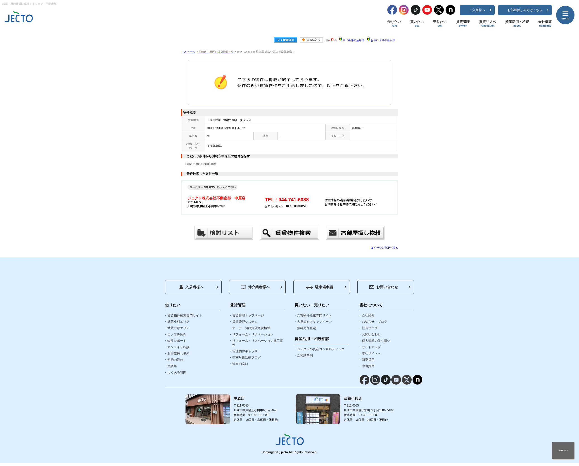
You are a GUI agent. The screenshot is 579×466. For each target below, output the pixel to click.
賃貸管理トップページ (248, 315)
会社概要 (545, 23)
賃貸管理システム (245, 321)
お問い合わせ (387, 287)
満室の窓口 (240, 364)
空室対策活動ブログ (246, 357)
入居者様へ (194, 287)
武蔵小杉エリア (178, 321)
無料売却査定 (306, 328)
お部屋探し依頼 (178, 353)
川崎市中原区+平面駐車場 (200, 164)
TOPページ (189, 51)
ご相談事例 (305, 355)
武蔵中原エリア (178, 328)
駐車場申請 (324, 287)
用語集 (172, 366)
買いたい (417, 23)
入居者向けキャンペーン (314, 321)
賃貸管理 (463, 23)
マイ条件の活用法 (353, 40)
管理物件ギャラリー (246, 351)
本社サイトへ (371, 353)
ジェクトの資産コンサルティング (320, 349)
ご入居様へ (477, 10)
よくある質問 (176, 372)
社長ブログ (370, 328)
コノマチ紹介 (176, 334)
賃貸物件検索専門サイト (184, 315)
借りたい (394, 23)
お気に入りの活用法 (383, 40)
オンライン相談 (178, 347)
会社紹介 (368, 315)
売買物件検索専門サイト (314, 315)
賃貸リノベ (487, 23)
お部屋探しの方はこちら (525, 10)
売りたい (440, 23)
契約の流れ (175, 359)
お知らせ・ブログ (374, 321)
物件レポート (176, 340)
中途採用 (368, 366)
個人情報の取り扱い (376, 340)
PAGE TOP (563, 450)
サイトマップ (371, 347)
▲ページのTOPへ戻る (384, 247)
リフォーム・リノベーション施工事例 (257, 343)
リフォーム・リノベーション (252, 334)
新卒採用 (368, 359)
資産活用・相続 (517, 23)
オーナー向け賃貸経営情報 (251, 328)
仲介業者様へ (259, 287)
